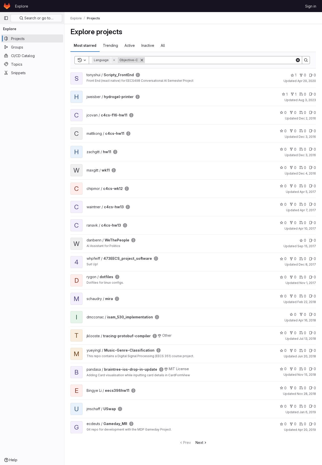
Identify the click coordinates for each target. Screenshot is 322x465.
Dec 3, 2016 (307, 137)
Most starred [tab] (85, 45)
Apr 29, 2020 (306, 81)
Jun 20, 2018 (307, 356)
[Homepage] (7, 6)
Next (199, 442)
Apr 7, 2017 (308, 210)
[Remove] (142, 60)
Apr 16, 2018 (307, 320)
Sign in (310, 6)
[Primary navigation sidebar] (6, 18)
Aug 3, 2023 (307, 100)
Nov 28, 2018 (306, 394)
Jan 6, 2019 (307, 412)
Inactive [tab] (147, 45)
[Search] (306, 60)
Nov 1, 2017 (307, 283)
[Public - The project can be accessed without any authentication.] (138, 75)
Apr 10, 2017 (307, 228)
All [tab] (163, 45)
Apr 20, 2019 (307, 430)
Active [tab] (130, 45)
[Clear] (298, 60)
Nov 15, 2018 (306, 374)
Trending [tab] (110, 45)
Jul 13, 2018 (307, 339)
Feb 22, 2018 (306, 302)
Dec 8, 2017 (307, 264)
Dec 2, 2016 (307, 118)
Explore (21, 6)
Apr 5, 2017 (308, 192)
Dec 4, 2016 (307, 173)
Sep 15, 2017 (306, 246)
